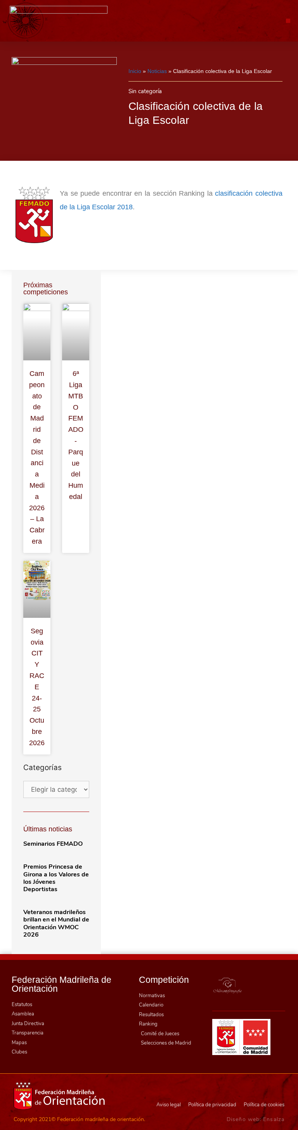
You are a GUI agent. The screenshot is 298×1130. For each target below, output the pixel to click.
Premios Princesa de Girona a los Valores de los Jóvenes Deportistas (56, 878)
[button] (288, 21)
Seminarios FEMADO (53, 844)
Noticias (157, 71)
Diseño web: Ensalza (255, 1119)
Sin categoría (145, 91)
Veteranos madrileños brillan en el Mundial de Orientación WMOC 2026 (56, 923)
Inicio (134, 71)
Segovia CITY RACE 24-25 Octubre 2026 (37, 687)
